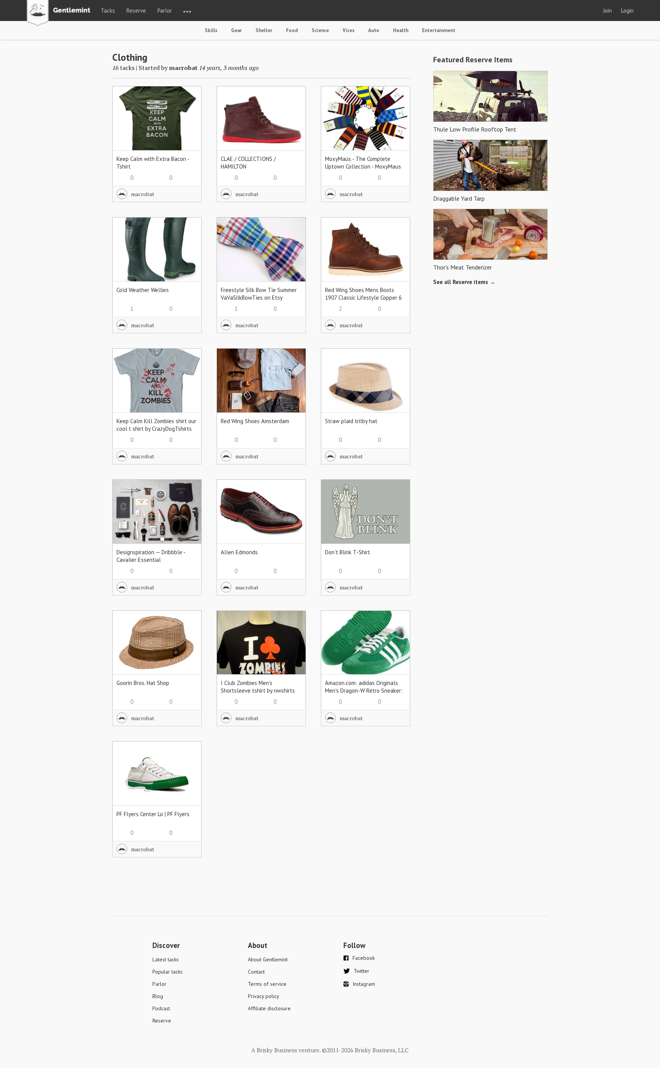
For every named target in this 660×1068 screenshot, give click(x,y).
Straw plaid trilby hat (351, 421)
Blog (157, 996)
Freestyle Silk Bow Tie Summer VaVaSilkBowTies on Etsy (259, 293)
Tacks (108, 10)
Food (292, 30)
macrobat (183, 67)
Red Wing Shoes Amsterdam (255, 421)
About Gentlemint (268, 959)
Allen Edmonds (239, 552)
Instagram (364, 984)
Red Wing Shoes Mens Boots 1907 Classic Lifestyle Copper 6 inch (363, 297)
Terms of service (267, 983)
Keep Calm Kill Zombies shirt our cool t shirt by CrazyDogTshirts (156, 424)
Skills (211, 30)
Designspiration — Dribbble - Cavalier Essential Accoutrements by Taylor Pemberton (150, 564)
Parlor (164, 10)
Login (627, 10)
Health (400, 30)
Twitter (361, 971)
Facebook (364, 958)
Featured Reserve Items (473, 60)
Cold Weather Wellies (142, 290)
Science (320, 30)
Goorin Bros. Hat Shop (142, 683)
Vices (348, 30)
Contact (256, 971)
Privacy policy (263, 996)
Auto (373, 30)
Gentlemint (60, 14)
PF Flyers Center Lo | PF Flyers (152, 814)
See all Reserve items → (464, 282)
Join (607, 10)
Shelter (264, 30)
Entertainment (438, 30)
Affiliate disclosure (269, 1008)
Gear (236, 30)
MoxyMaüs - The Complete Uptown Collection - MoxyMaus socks (363, 166)
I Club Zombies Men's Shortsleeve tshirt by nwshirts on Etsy (258, 690)
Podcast (161, 1008)
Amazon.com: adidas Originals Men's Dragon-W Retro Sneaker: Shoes (364, 690)
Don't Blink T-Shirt (347, 552)
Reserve (136, 10)
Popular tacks (167, 971)
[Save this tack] (188, 112)
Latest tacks (165, 959)
